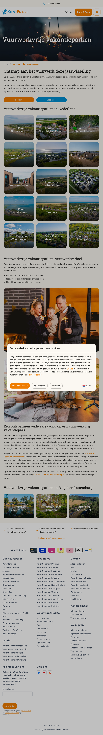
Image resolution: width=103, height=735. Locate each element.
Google (70, 368)
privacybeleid (35, 374)
